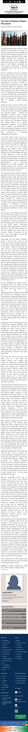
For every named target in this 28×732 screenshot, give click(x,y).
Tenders (4, 722)
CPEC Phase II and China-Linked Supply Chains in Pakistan (14, 627)
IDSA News (4, 656)
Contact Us (4, 645)
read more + (5, 600)
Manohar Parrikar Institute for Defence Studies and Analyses (14, 11)
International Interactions (7, 658)
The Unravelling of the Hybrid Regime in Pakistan (13, 610)
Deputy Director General (7, 649)
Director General (5, 647)
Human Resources (6, 654)
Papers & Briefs (5, 687)
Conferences (18, 645)
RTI (8, 722)
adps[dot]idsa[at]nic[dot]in (20, 701)
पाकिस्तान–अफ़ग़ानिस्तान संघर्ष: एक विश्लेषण (12, 617)
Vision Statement (5, 665)
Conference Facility (6, 642)
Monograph (4, 680)
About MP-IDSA (5, 640)
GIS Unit (4, 669)
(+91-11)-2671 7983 (19, 696)
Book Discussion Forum (21, 642)
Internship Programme (6, 660)
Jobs (3, 662)
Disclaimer (11, 724)
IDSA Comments (17, 27)
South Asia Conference (20, 680)
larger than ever (12, 506)
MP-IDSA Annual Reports (16, 722)
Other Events (19, 654)
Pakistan (11, 567)
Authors (4, 676)
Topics (3, 689)
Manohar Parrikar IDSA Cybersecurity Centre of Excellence (7, 703)
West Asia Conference (20, 683)
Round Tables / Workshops (21, 651)
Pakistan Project (5, 695)
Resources (25, 722)
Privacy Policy (24, 724)
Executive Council (5, 651)
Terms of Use (5, 724)
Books (3, 678)
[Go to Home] (26, 722)
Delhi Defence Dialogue (21, 678)
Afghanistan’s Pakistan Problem (12, 614)
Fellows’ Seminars (19, 649)
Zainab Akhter (7, 592)
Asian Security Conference (21, 676)
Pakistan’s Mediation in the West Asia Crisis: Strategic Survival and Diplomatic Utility (14, 622)
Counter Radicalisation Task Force (6, 698)
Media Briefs (18, 656)
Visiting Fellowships (6, 667)
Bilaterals (18, 640)
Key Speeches (19, 658)
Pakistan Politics (19, 567)
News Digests (5, 685)
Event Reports (19, 647)
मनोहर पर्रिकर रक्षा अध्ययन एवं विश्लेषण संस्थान (14, 13)
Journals (4, 683)
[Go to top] (26, 725)
